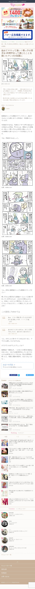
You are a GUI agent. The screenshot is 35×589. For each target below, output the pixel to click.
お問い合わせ (5, 576)
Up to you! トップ (5, 42)
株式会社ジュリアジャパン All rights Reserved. (10, 582)
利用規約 (4, 573)
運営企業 (4, 569)
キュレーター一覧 (6, 554)
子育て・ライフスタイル (17, 42)
